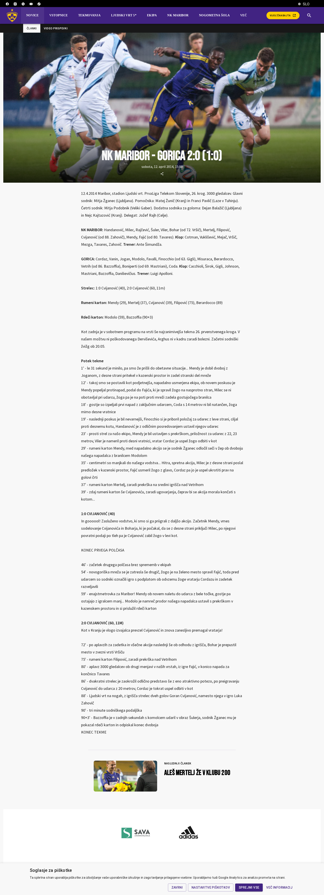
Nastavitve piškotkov (211, 887)
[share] (162, 174)
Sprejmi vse (249, 887)
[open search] (311, 15)
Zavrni (177, 887)
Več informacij (279, 887)
